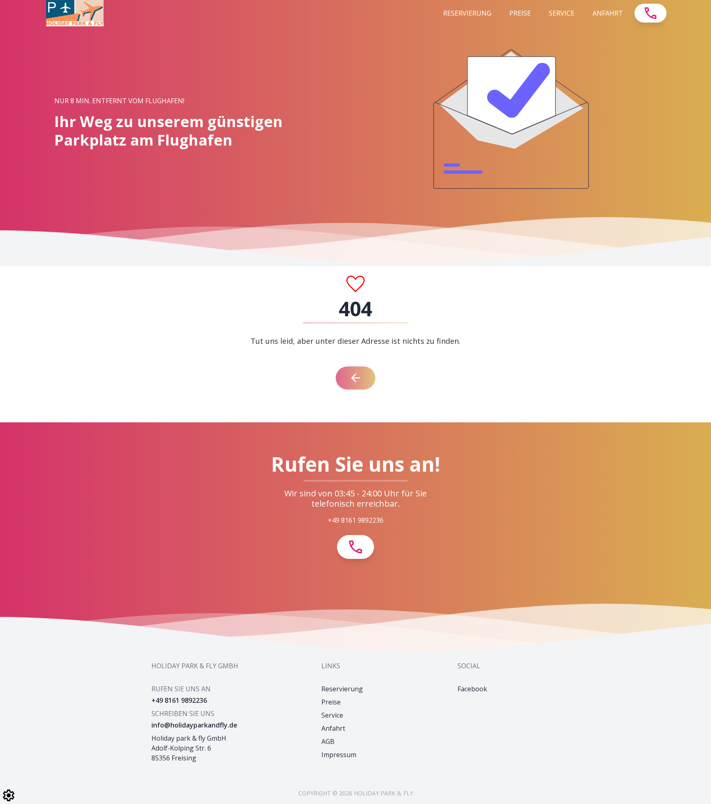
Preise (520, 13)
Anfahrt (607, 13)
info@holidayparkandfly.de (194, 725)
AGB (328, 741)
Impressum (338, 754)
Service (561, 13)
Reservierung (467, 13)
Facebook (472, 688)
